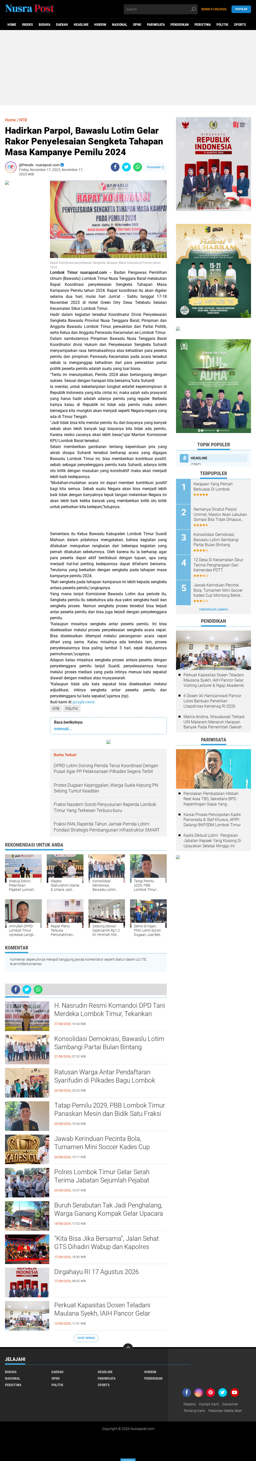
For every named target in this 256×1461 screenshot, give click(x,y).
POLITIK (222, 25)
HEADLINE (81, 25)
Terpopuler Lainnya (213, 609)
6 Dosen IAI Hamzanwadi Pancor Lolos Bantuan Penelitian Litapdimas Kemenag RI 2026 (212, 701)
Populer (241, 9)
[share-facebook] (115, 167)
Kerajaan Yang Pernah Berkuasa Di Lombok (213, 487)
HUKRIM (100, 25)
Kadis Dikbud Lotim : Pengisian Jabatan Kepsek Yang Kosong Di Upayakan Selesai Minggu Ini (212, 840)
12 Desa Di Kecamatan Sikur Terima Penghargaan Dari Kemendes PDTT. (218, 565)
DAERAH (62, 25)
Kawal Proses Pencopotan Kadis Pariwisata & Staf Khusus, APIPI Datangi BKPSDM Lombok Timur (212, 819)
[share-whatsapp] (137, 167)
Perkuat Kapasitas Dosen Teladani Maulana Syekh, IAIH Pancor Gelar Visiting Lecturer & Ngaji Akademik (102, 1313)
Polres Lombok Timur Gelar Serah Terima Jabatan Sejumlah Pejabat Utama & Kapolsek (102, 1180)
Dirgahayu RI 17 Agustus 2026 (96, 1272)
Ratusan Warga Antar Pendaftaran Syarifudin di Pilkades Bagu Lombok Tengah (104, 1080)
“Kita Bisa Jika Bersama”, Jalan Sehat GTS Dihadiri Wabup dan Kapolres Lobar (106, 1247)
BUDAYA (44, 25)
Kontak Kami (209, 1404)
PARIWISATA (156, 25)
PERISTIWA (202, 25)
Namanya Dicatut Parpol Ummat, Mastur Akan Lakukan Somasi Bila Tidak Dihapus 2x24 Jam (220, 514)
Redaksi (190, 1404)
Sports (240, 25)
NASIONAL (119, 25)
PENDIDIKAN (179, 25)
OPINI (137, 25)
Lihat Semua (86, 1338)
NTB (55, 709)
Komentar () (155, 167)
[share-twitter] (126, 167)
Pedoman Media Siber (225, 1411)
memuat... (63, 728)
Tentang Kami (194, 1411)
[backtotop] (128, 1348)
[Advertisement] (128, 68)
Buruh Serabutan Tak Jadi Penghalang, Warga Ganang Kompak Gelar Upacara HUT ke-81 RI (108, 1213)
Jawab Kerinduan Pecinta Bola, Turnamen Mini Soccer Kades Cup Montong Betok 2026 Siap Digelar (102, 1147)
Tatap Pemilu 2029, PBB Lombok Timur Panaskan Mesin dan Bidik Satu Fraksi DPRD (109, 1114)
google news (84, 702)
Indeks (27, 25)
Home (12, 25)
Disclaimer (230, 1404)
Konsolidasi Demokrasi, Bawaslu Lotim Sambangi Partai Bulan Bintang (109, 1043)
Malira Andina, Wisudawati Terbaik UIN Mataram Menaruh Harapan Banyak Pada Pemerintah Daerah (214, 722)
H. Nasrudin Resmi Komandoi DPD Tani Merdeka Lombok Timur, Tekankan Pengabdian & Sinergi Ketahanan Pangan (109, 1014)
